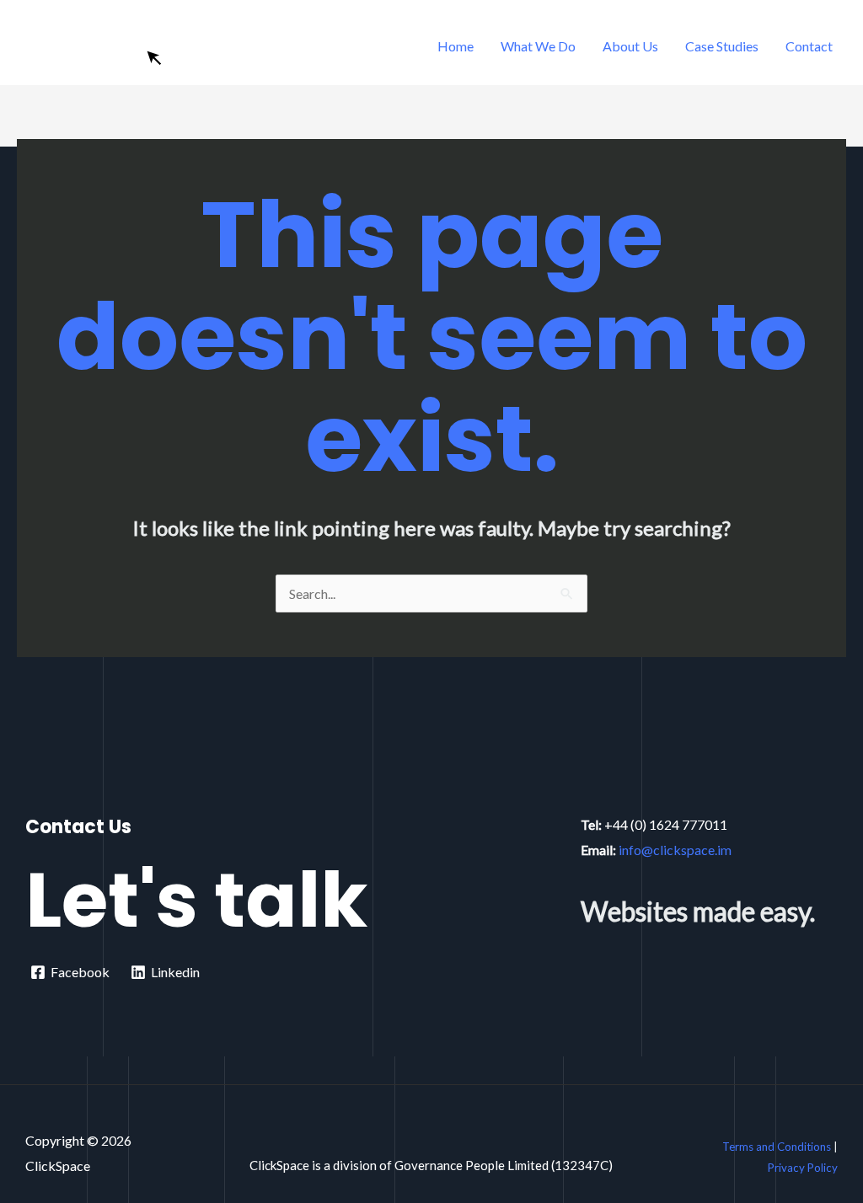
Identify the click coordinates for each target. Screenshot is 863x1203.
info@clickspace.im (675, 850)
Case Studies (721, 46)
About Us (630, 46)
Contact (809, 46)
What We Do (538, 46)
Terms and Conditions (776, 1146)
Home (455, 46)
